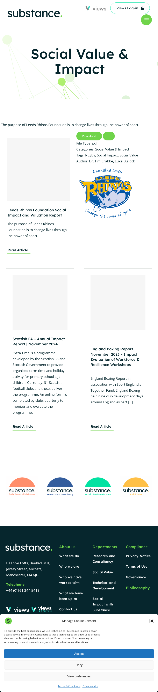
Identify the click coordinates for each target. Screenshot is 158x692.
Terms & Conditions (69, 686)
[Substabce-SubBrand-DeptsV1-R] (60, 477)
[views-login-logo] (17, 608)
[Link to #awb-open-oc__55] (146, 19)
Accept (79, 653)
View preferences (79, 676)
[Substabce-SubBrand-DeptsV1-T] (98, 477)
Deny (79, 665)
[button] (152, 621)
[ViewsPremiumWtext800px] (42, 607)
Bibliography (138, 588)
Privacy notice (90, 686)
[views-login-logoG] (96, 7)
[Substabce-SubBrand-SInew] (22, 477)
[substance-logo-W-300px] (28, 544)
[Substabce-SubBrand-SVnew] (136, 477)
